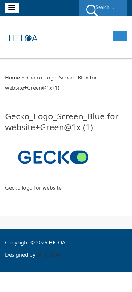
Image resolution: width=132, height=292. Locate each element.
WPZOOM (49, 254)
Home (12, 77)
